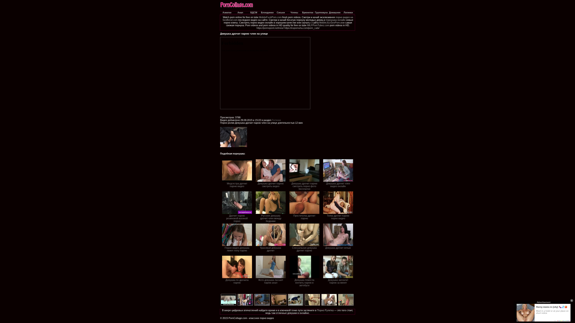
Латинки (276, 120)
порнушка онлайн (335, 20)
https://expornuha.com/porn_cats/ (301, 28)
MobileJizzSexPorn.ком (332, 22)
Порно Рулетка (325, 310)
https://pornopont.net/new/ (270, 28)
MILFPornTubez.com (318, 25)
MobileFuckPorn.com (270, 17)
